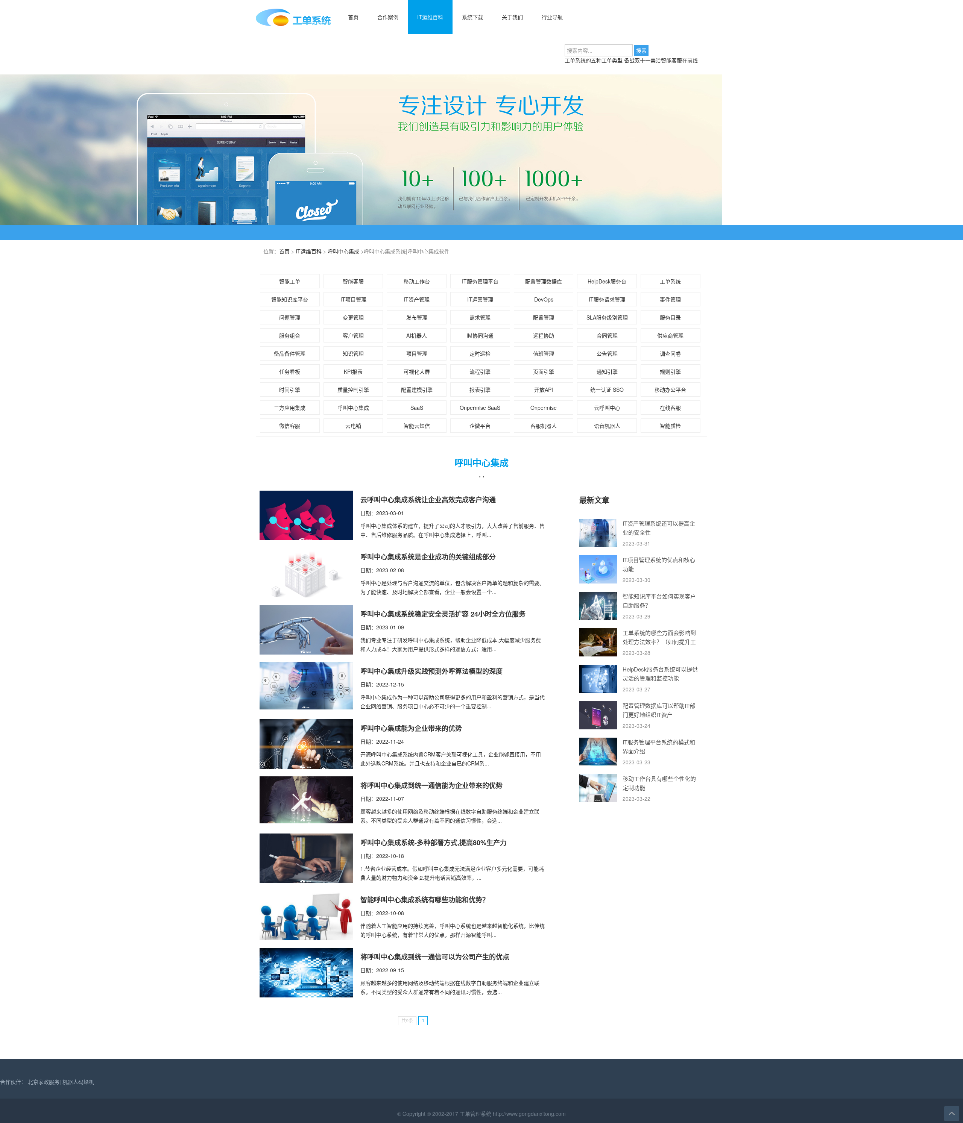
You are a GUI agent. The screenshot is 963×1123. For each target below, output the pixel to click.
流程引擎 (480, 371)
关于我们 (512, 17)
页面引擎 (543, 371)
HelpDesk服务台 (607, 281)
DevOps (543, 299)
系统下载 (472, 17)
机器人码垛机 (78, 1081)
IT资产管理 (417, 299)
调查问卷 (670, 353)
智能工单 (289, 281)
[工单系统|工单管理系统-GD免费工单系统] (293, 24)
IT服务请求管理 (607, 299)
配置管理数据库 (543, 281)
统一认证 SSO (607, 389)
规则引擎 (670, 371)
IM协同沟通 (480, 335)
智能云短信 (417, 425)
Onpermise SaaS (480, 407)
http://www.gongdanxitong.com (528, 1113)
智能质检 (670, 425)
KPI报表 (353, 371)
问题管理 (289, 317)
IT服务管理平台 (480, 281)
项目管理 (416, 353)
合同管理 (607, 335)
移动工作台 (417, 281)
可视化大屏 (417, 371)
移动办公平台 (670, 389)
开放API (543, 389)
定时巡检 (480, 353)
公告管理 (607, 353)
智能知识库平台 (289, 299)
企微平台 (480, 425)
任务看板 (289, 371)
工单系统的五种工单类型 (594, 60)
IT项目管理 (353, 299)
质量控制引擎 (353, 389)
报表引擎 (480, 389)
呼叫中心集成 (343, 251)
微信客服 (289, 425)
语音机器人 (607, 425)
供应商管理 (670, 335)
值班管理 (543, 353)
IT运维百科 (430, 17)
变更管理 (353, 317)
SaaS (416, 407)
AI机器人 (416, 335)
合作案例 (387, 17)
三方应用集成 (289, 407)
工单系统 (670, 281)
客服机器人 (543, 425)
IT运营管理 (480, 299)
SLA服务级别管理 (607, 317)
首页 (353, 17)
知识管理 (353, 353)
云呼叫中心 (607, 407)
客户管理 (353, 335)
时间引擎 (289, 389)
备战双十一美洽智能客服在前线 (661, 60)
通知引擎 (607, 371)
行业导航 (552, 17)
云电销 (353, 425)
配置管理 (543, 317)
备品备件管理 (289, 353)
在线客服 (670, 407)
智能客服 (353, 281)
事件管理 (670, 299)
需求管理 (480, 317)
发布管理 (416, 317)
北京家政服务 (43, 1081)
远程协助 (543, 335)
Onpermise (543, 407)
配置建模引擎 (417, 389)
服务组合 (289, 335)
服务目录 (670, 317)
